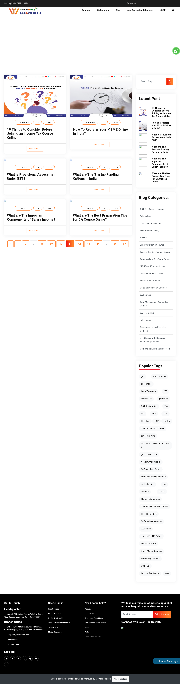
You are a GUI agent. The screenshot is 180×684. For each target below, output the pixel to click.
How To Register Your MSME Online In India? (161, 125)
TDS (154, 413)
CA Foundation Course (151, 521)
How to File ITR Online (151, 536)
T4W (156, 421)
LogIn (163, 10)
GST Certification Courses (152, 209)
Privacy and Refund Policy (95, 623)
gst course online (149, 454)
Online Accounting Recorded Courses (153, 329)
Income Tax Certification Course (155, 252)
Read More (34, 148)
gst (142, 376)
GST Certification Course (152, 428)
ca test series (147, 484)
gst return (163, 399)
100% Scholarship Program (59, 623)
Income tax (146, 399)
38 (42, 243)
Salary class (145, 216)
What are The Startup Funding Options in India (96, 177)
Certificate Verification (94, 637)
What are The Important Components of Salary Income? (31, 217)
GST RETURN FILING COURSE (154, 506)
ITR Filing (145, 421)
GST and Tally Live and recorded (155, 349)
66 (115, 243)
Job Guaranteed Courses (140, 10)
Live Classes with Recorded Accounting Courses (152, 340)
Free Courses (53, 609)
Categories (103, 10)
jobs (167, 573)
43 (88, 243)
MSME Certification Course (152, 266)
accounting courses (150, 558)
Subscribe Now (162, 614)
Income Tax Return (150, 573)
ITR (142, 413)
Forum (87, 627)
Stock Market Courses (150, 223)
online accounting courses (153, 477)
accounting (146, 384)
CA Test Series (147, 313)
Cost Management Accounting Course (154, 304)
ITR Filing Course (149, 514)
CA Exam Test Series (150, 469)
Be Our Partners (54, 613)
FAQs (87, 632)
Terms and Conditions (94, 618)
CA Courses (145, 295)
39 (51, 243)
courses (145, 491)
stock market (159, 376)
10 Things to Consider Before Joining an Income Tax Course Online (30, 133)
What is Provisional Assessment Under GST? (162, 137)
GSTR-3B (145, 566)
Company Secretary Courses (153, 288)
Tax (166, 406)
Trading (166, 421)
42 (79, 243)
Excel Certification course (152, 245)
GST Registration (149, 406)
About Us (88, 609)
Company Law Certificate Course (155, 259)
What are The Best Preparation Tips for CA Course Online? (100, 217)
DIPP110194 (16, 3)
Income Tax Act (148, 543)
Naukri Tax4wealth (55, 618)
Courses (86, 10)
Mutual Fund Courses (150, 281)
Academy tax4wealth (150, 462)
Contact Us (89, 613)
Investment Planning (149, 230)
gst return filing (148, 436)
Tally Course (145, 320)
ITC (165, 391)
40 (60, 243)
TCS (165, 413)
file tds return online (150, 499)
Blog (118, 10)
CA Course (146, 529)
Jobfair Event (53, 627)
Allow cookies (120, 679)
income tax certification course (155, 445)
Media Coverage (54, 632)
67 (124, 243)
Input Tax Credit (148, 391)
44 (97, 243)
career (162, 491)
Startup (143, 238)
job (164, 484)
